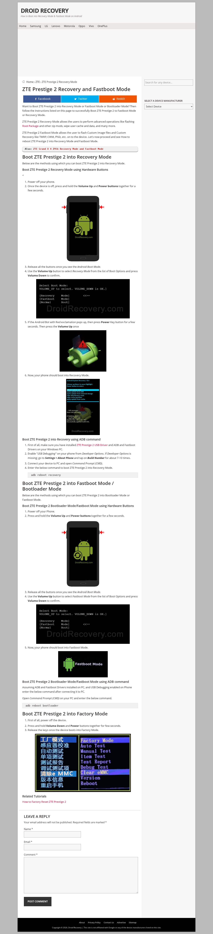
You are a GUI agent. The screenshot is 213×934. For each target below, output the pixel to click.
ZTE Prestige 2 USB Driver (92, 445)
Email (28, 842)
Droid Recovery (45, 11)
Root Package (30, 126)
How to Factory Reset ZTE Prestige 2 (44, 801)
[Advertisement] (106, 52)
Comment (31, 854)
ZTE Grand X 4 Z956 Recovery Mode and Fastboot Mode (68, 149)
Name (28, 829)
